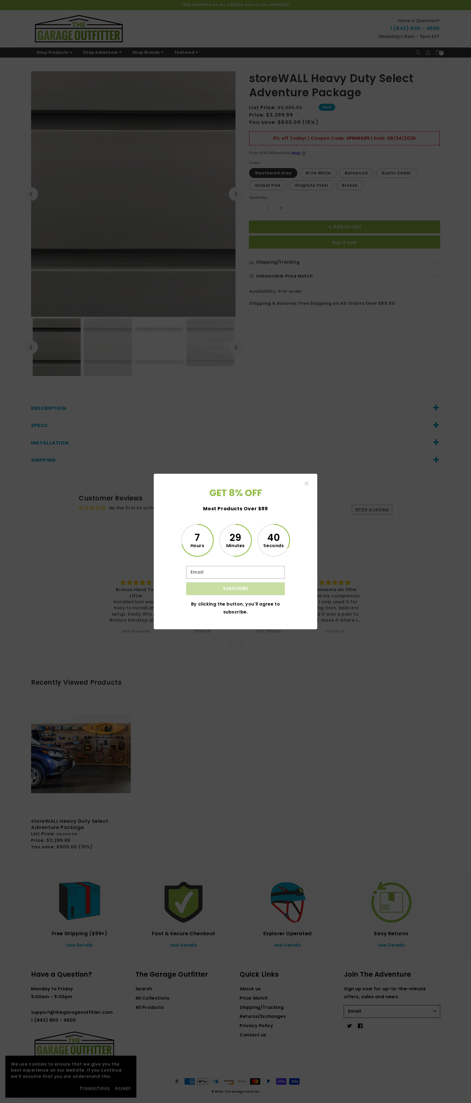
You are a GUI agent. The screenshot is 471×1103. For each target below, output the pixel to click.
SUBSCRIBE (235, 588)
